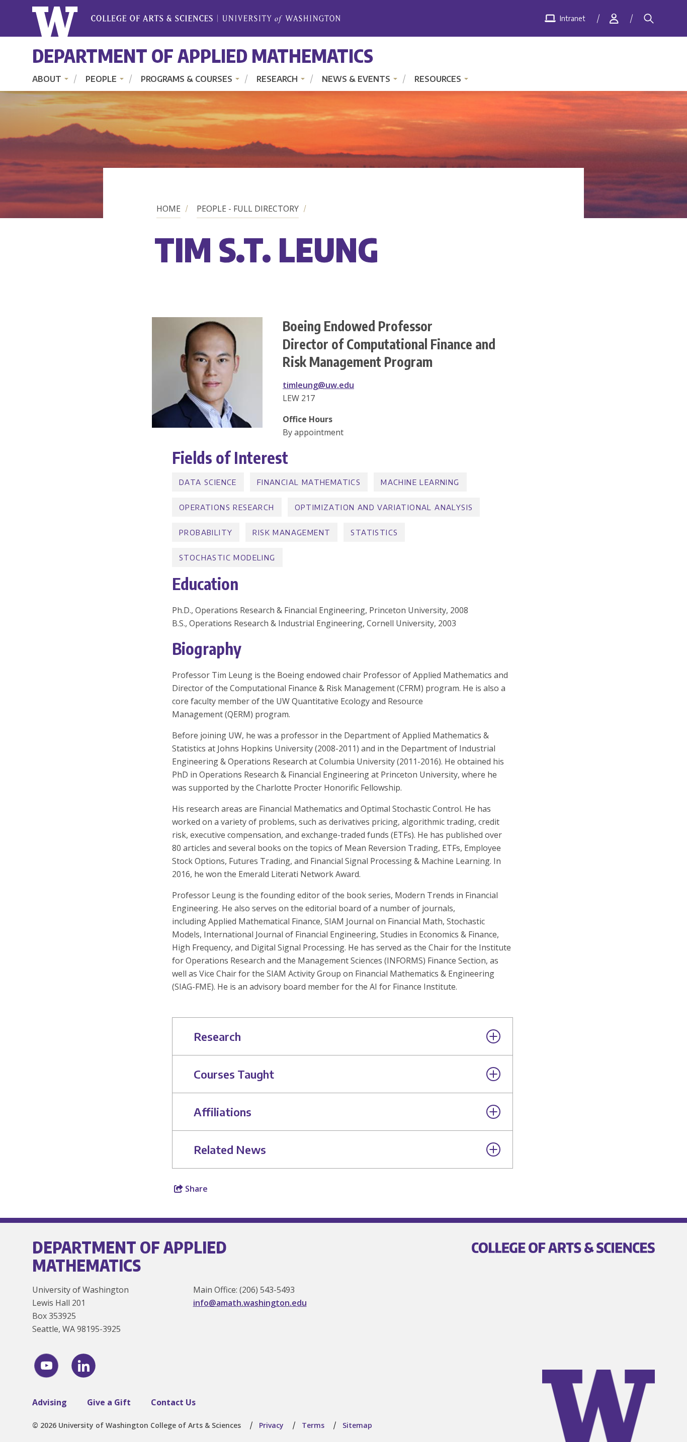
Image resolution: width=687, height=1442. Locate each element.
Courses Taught (234, 1074)
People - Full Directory (248, 208)
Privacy (271, 1425)
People (101, 79)
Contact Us (173, 1402)
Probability (205, 532)
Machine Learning (420, 482)
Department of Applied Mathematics (202, 55)
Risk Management (291, 532)
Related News (230, 1149)
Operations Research (227, 507)
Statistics (374, 532)
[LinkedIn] (83, 1366)
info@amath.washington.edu (250, 1302)
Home (168, 208)
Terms (313, 1425)
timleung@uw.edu (318, 385)
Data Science (208, 482)
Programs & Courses (186, 79)
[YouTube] (46, 1366)
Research (277, 79)
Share (195, 1188)
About (46, 79)
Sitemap (357, 1425)
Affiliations (222, 1112)
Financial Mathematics (309, 482)
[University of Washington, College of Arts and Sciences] (186, 22)
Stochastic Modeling (227, 557)
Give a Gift (109, 1402)
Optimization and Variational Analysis (384, 507)
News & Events (356, 79)
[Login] (614, 18)
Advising (49, 1402)
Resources (437, 79)
